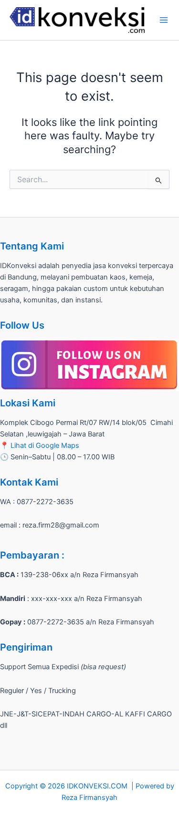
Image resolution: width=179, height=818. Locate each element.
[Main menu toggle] (163, 20)
